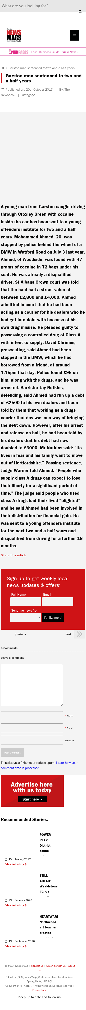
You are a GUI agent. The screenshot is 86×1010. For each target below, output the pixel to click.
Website (69, 740)
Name (70, 715)
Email (47, 594)
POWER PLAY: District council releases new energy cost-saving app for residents (48, 843)
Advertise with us (56, 966)
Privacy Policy (39, 990)
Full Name (18, 594)
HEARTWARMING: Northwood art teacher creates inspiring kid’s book (49, 925)
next (68, 634)
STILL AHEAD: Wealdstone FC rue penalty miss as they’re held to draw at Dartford (49, 884)
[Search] (80, 11)
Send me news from (25, 610)
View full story (14, 864)
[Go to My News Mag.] (2, 68)
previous (20, 634)
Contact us (37, 966)
